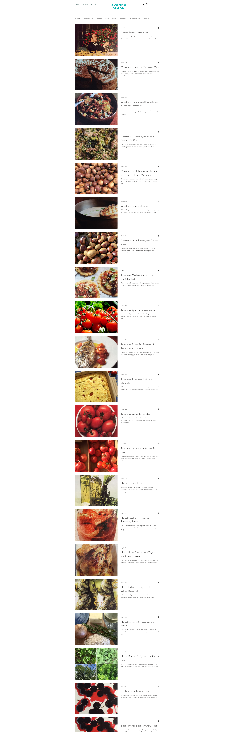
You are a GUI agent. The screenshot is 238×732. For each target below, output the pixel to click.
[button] (160, 19)
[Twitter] (143, 4)
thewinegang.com (135, 18)
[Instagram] (146, 4)
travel (107, 18)
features (99, 18)
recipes (114, 18)
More (145, 18)
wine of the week (88, 18)
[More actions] (159, 28)
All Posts (77, 18)
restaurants (123, 18)
